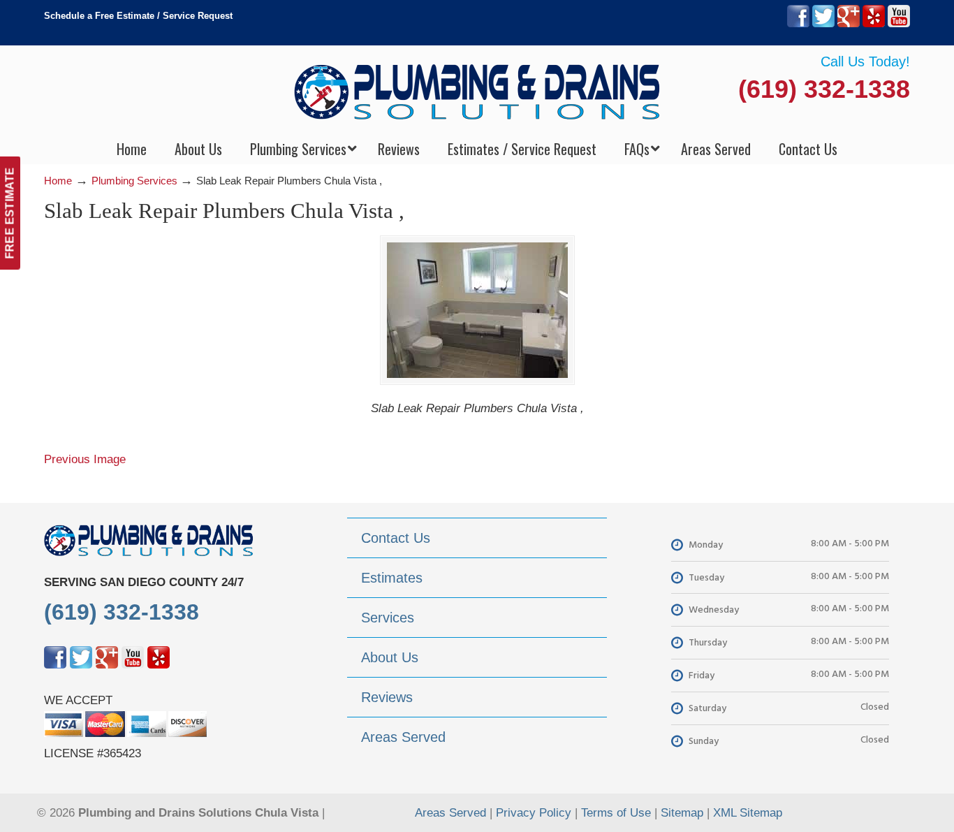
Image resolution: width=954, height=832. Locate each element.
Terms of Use (616, 812)
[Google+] (848, 24)
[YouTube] (899, 24)
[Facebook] (798, 24)
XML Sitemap (747, 812)
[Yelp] (874, 24)
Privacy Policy (533, 812)
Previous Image (85, 459)
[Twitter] (823, 24)
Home (58, 181)
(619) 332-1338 (824, 89)
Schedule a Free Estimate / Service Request (138, 15)
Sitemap (682, 812)
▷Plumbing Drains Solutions (477, 91)
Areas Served (450, 812)
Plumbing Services (134, 181)
